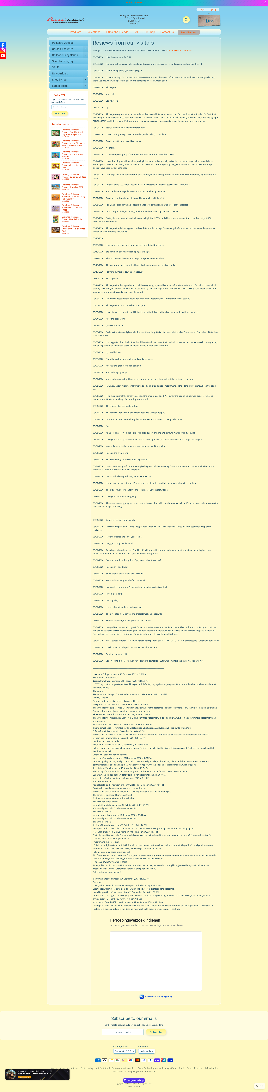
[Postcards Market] (68, 20)
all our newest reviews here (179, 50)
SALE (137, 32)
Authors (74, 1068)
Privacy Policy (119, 1071)
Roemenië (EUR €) (123, 1051)
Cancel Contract (188, 32)
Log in (202, 9)
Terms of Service (194, 1068)
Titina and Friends (119, 32)
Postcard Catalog (63, 42)
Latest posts (70, 86)
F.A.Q (181, 1068)
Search (53, 1068)
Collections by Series (70, 55)
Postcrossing (87, 1068)
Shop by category (62, 61)
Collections (95, 32)
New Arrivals (60, 73)
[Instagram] (3, 50)
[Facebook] (3, 45)
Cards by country (70, 49)
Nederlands (145, 1051)
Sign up (212, 9)
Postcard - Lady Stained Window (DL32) (35, 1073)
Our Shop (150, 32)
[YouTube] (3, 56)
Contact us (168, 32)
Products (77, 32)
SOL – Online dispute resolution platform (157, 1068)
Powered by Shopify (134, 1086)
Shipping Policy (135, 1071)
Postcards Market (133, 1084)
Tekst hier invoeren (134, 2)
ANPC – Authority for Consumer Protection (115, 1068)
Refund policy (211, 1068)
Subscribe (60, 113)
